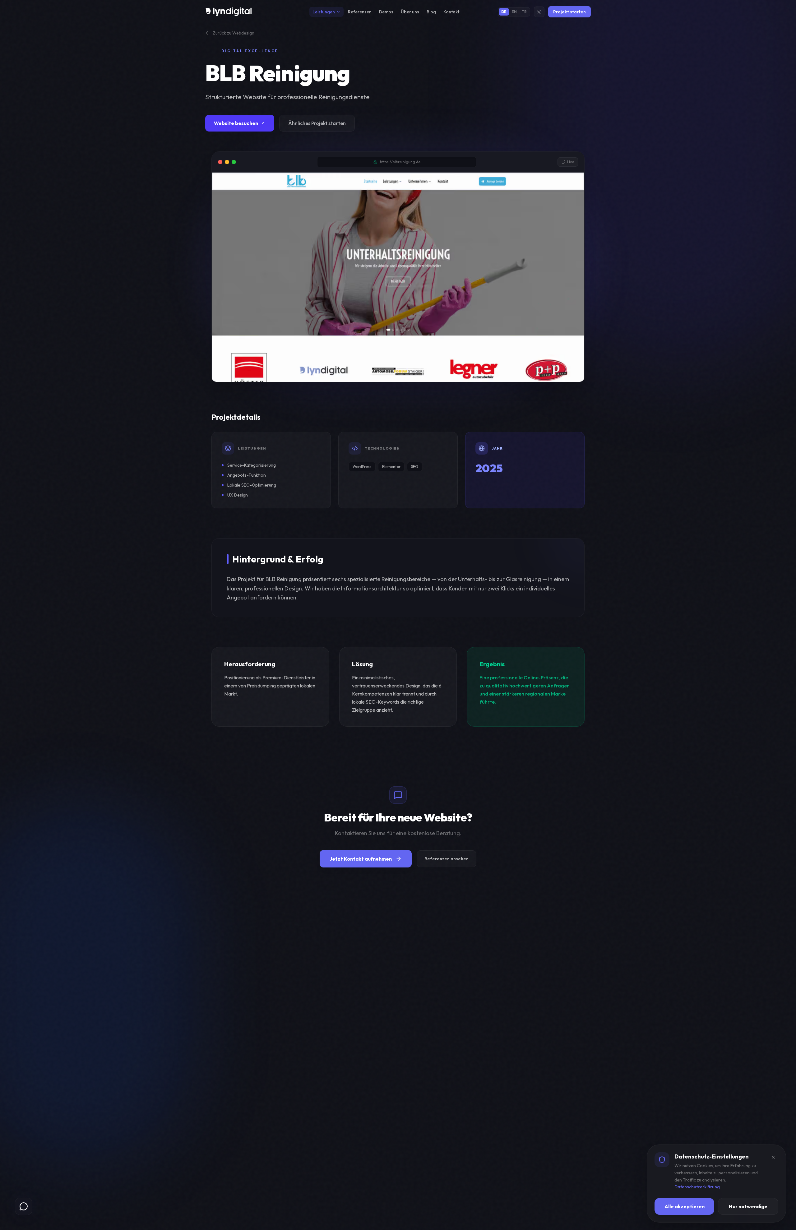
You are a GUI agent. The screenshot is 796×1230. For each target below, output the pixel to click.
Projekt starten (569, 12)
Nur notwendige (748, 1206)
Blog (431, 12)
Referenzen (360, 12)
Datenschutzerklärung (697, 1187)
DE (504, 11)
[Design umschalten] (539, 12)
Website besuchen (236, 123)
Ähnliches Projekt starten (317, 123)
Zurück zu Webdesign (233, 33)
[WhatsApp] (23, 1206)
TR (524, 11)
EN (514, 11)
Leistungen (323, 12)
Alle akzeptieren (684, 1206)
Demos (386, 12)
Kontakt (451, 12)
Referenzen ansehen (446, 859)
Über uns (410, 12)
